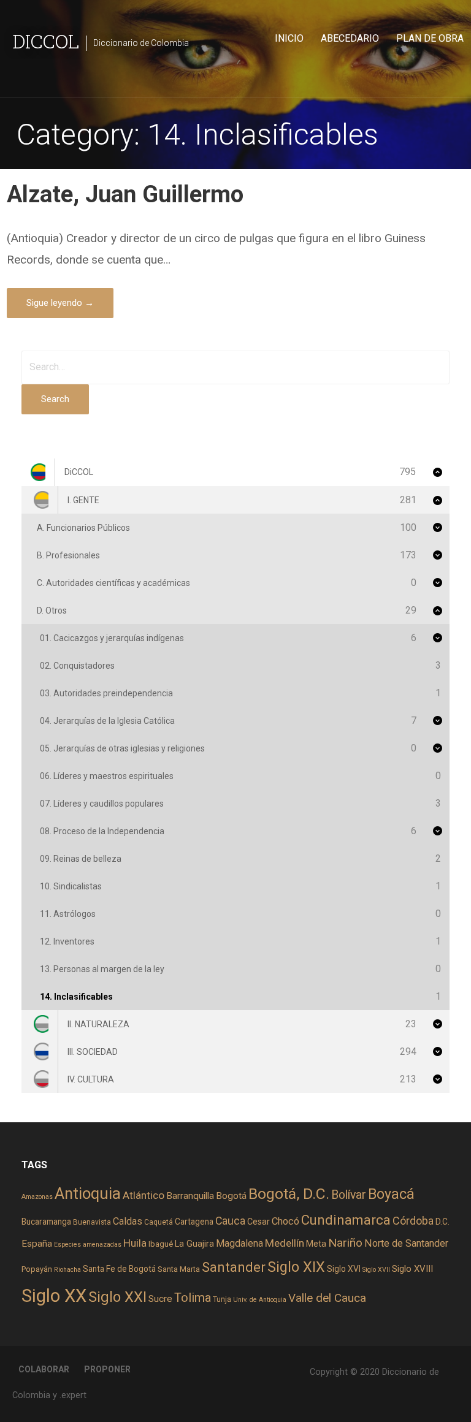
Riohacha (67, 1270)
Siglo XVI (344, 1269)
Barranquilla (190, 1195)
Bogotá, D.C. (288, 1194)
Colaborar (43, 1369)
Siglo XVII (376, 1270)
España (36, 1243)
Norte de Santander (406, 1243)
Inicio (289, 38)
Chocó (285, 1221)
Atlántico (143, 1195)
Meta (316, 1244)
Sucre (160, 1298)
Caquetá (158, 1222)
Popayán (36, 1269)
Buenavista (92, 1222)
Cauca (230, 1221)
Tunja (222, 1299)
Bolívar (348, 1195)
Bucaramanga (46, 1221)
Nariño (345, 1243)
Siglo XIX (296, 1267)
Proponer (107, 1369)
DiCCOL (45, 41)
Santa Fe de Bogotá (119, 1269)
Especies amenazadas (87, 1245)
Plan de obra (430, 38)
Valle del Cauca (327, 1298)
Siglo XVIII (412, 1268)
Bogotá (231, 1195)
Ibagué (160, 1244)
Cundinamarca (346, 1220)
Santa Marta (179, 1269)
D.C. (442, 1221)
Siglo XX (53, 1295)
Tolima (192, 1298)
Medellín (284, 1243)
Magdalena (239, 1243)
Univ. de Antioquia (259, 1300)
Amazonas (37, 1197)
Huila (135, 1243)
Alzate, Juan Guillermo (125, 194)
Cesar (258, 1221)
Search (55, 399)
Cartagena (194, 1221)
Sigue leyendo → (60, 302)
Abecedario (350, 38)
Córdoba (413, 1220)
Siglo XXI (117, 1297)
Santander (234, 1267)
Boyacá (391, 1194)
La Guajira (194, 1244)
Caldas (127, 1221)
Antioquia (88, 1193)
